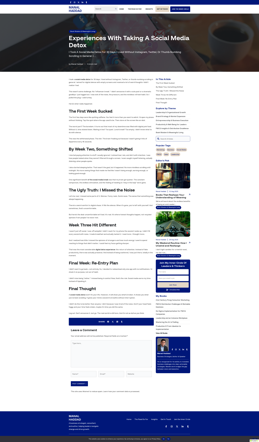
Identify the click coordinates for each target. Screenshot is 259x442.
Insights (149, 9)
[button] (108, 321)
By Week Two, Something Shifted (169, 87)
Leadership (175, 154)
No (168, 439)
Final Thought (161, 102)
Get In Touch (162, 9)
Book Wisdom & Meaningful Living (82, 31)
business (170, 150)
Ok (164, 439)
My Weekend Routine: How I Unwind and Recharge (171, 244)
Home (121, 9)
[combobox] (173, 139)
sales (166, 154)
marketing (160, 150)
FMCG (159, 154)
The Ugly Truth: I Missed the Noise (170, 91)
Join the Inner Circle (180, 9)
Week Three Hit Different (166, 95)
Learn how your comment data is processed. (121, 391)
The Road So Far (134, 9)
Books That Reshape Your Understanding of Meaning (171, 196)
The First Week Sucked (165, 83)
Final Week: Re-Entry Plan (166, 99)
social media (181, 150)
